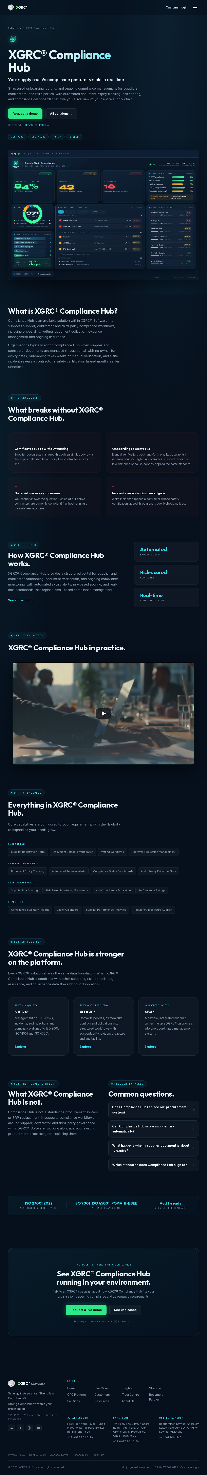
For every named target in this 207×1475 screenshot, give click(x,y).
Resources (102, 1401)
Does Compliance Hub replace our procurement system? (149, 1109)
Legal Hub (98, 1454)
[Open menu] (195, 7)
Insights (127, 1388)
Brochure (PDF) (35, 125)
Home (71, 1388)
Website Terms (59, 1454)
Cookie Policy (37, 1454)
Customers (102, 1394)
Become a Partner (156, 1397)
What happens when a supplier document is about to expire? (150, 1148)
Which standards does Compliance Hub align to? (149, 1165)
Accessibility (80, 1454)
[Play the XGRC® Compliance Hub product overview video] (103, 713)
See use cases (125, 1310)
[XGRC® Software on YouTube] (38, 1428)
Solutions (14, 28)
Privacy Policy (16, 1454)
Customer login (177, 7)
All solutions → (61, 113)
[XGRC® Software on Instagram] (29, 1428)
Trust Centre (130, 1394)
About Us (128, 1401)
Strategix (155, 1388)
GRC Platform (76, 1394)
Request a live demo (86, 1310)
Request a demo (25, 113)
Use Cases (102, 1388)
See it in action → (21, 600)
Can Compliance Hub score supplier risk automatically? (143, 1128)
